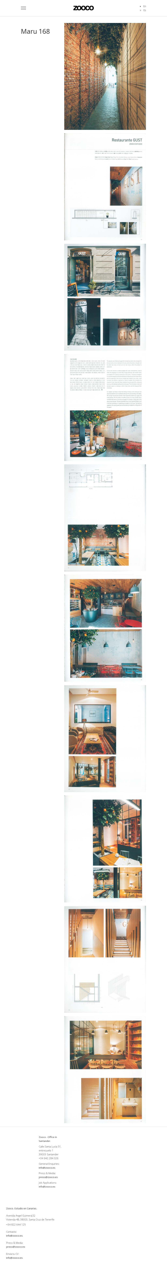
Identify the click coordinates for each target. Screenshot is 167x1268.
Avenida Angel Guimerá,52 (20, 1215)
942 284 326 (51, 1158)
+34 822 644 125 (16, 1224)
